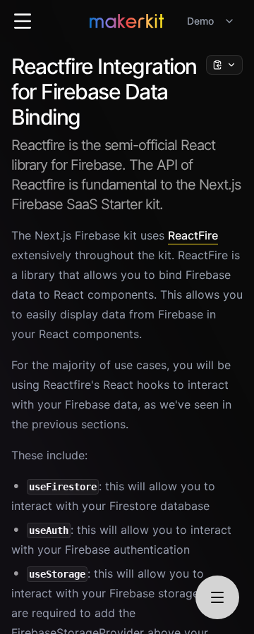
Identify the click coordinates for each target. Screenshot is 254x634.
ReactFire (193, 235)
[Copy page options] (224, 65)
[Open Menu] (22, 21)
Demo (200, 21)
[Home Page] (127, 21)
